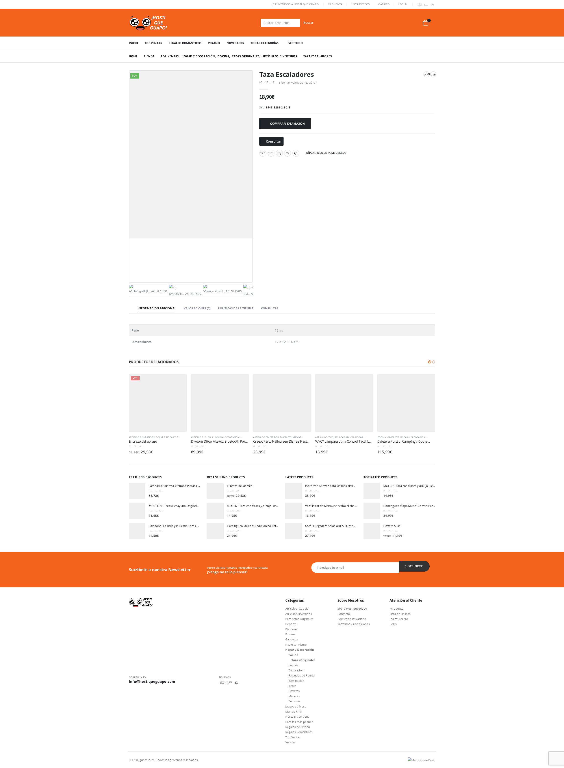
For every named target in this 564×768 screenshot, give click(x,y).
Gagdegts (393, 437)
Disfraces (285, 437)
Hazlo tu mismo (296, 645)
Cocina (219, 437)
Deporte (290, 624)
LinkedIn (279, 153)
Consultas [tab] (269, 308)
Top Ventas (153, 43)
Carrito (384, 4)
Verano (214, 43)
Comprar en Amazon (287, 123)
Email (295, 153)
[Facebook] (420, 5)
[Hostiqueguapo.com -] (148, 23)
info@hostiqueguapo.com (152, 681)
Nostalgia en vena (297, 717)
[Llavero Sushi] (372, 531)
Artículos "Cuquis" (202, 437)
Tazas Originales (303, 660)
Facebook (262, 153)
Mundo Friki (293, 711)
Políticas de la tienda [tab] (235, 308)
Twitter (271, 153)
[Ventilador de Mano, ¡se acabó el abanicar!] (293, 511)
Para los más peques (299, 722)
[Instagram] (426, 5)
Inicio (133, 43)
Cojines (160, 437)
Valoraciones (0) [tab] (197, 308)
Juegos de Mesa (295, 706)
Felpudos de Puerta (301, 675)
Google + (287, 153)
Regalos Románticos (185, 43)
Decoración (232, 437)
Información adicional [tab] (157, 308)
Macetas (294, 696)
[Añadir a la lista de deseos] (184, 437)
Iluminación (296, 681)
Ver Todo (295, 43)
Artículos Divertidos (141, 437)
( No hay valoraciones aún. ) (298, 82)
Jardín (292, 686)
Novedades (235, 43)
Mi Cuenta (335, 4)
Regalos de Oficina (297, 727)
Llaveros (294, 691)
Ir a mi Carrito (399, 619)
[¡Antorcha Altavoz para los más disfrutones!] (293, 491)
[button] (430, 362)
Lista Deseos (360, 4)
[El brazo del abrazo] (215, 491)
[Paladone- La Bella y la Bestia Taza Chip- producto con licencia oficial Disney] (137, 531)
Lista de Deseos (400, 614)
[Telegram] (432, 5)
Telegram (236, 682)
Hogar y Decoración (178, 437)
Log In (402, 4)
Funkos (290, 634)
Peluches (294, 701)
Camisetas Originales (299, 619)
